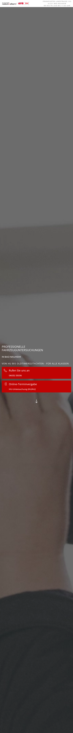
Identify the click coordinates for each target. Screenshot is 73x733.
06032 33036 (15, 375)
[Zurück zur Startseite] (15, 3)
